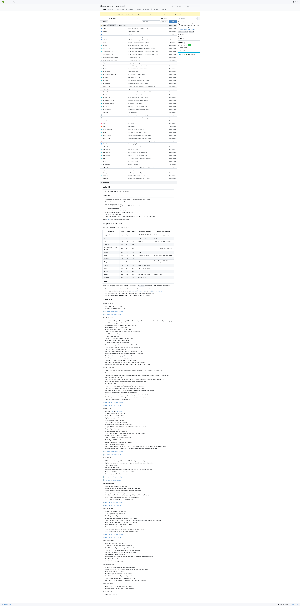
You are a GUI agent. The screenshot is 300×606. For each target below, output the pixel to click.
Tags (165, 18)
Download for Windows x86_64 (112, 311)
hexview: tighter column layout (136, 172)
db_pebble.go (106, 92)
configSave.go (106, 48)
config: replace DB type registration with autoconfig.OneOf (143, 51)
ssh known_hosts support (134, 146)
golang (186, 31)
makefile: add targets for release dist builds (139, 42)
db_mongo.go (106, 86)
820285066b (112, 25)
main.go (105, 132)
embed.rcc (105, 118)
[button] (178, 6)
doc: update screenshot (134, 34)
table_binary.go (107, 149)
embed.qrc (105, 115)
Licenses (292, 604)
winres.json (105, 178)
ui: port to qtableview (133, 31)
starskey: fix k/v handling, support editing (138, 109)
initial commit (131, 126)
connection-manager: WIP (134, 57)
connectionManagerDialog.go (110, 57)
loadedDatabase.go (108, 129)
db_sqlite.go (106, 106)
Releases (181, 42)
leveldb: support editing (134, 77)
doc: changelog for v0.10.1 (134, 144)
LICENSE (105, 126)
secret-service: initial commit (135, 103)
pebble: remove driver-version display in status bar (141, 92)
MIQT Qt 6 (119, 411)
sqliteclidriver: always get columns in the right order (141, 39)
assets (104, 28)
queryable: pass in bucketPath (136, 94)
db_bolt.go (105, 68)
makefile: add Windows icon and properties (139, 178)
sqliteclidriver (106, 39)
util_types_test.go (107, 167)
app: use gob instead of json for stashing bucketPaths (142, 167)
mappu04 (105, 25)
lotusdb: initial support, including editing (138, 83)
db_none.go (106, 89)
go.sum (104, 123)
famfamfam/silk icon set (137, 291)
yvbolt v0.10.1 (183, 45)
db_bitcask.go (106, 65)
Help (14, 2)
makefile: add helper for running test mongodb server (141, 86)
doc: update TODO (121, 25)
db (182, 31)
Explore (8, 2)
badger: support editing (134, 63)
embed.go (105, 112)
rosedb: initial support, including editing (138, 28)
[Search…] (198, 18)
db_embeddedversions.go (109, 74)
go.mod (105, 120)
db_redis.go (106, 94)
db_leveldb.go (106, 77)
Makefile (105, 141)
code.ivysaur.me (107, 6)
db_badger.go (106, 63)
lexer (104, 37)
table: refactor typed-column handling (137, 68)
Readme (182, 34)
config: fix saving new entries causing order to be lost (141, 48)
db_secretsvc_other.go (108, 103)
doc (104, 34)
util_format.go (106, 164)
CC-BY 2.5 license (156, 291)
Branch (139, 18)
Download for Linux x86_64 (111, 314)
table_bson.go (106, 152)
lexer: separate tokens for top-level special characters (142, 37)
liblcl (112, 411)
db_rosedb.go (106, 97)
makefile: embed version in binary (136, 175)
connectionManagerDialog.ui (110, 60)
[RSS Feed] (173, 6)
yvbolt (117, 6)
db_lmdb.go (106, 80)
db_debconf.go (106, 71)
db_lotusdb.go (106, 83)
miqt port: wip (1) (132, 112)
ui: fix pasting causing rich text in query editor (139, 135)
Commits (113, 18)
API (297, 604)
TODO (104, 161)
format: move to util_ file (134, 164)
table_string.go (106, 155)
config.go (105, 45)
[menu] (280, 604)
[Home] (3, 2)
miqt (190, 31)
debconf (105, 31)
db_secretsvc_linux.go (108, 100)
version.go (105, 175)
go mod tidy (131, 120)
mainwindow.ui (106, 138)
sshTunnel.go (106, 146)
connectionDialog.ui (108, 54)
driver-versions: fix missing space (136, 74)
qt (193, 31)
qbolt (109, 219)
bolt (180, 31)
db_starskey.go (107, 109)
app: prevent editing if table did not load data (139, 158)
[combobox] (151, 21)
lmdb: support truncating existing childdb (138, 80)
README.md (106, 144)
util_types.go (106, 170)
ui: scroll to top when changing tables (137, 132)
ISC (181, 36)
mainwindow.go (107, 135)
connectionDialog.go (108, 51)
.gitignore (105, 42)
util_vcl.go (105, 172)
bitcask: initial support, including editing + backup (140, 65)
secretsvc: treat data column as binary (138, 100)
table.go (105, 158)
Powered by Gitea (6, 604)
